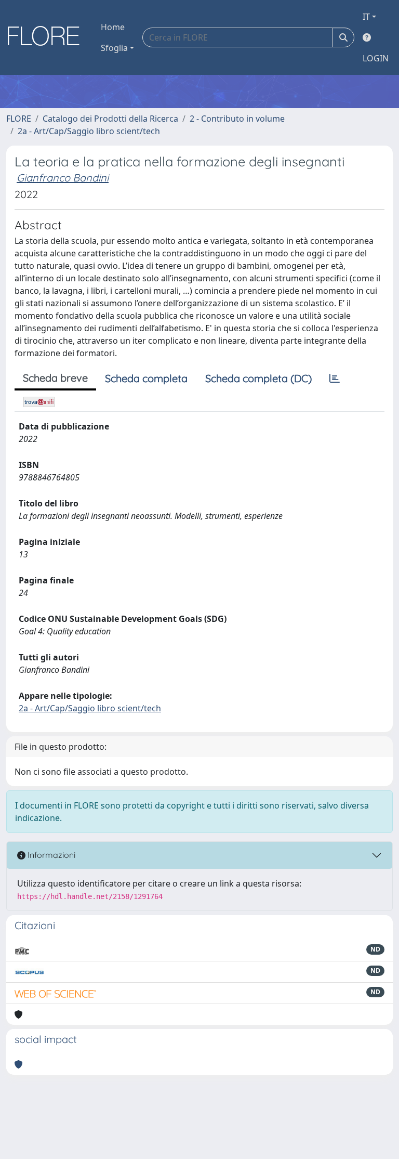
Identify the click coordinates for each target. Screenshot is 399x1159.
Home (113, 27)
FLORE (18, 118)
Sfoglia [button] (114, 48)
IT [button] (366, 16)
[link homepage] (47, 37)
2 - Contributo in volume (237, 118)
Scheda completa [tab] (146, 378)
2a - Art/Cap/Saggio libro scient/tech (89, 131)
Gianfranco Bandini (63, 177)
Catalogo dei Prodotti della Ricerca (110, 118)
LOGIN (376, 58)
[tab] (335, 378)
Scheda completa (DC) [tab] (258, 378)
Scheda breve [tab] (55, 377)
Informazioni (50, 855)
